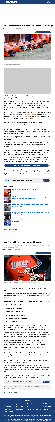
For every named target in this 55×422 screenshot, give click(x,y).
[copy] (13, 32)
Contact (29, 404)
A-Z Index (45, 409)
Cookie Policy (7, 409)
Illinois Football (13, 229)
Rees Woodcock (8, 29)
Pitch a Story (19, 406)
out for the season (24, 325)
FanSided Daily (8, 406)
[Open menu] (4, 2)
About (5, 404)
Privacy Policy (31, 406)
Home (5, 229)
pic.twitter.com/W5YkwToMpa (33, 122)
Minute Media (11, 415)
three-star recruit (29, 114)
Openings (18, 404)
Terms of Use (47, 406)
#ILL (23, 122)
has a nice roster (38, 375)
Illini (28, 101)
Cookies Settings (8, 411)
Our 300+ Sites (47, 404)
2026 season (19, 295)
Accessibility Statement (34, 409)
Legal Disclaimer (20, 409)
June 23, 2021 (24, 124)
